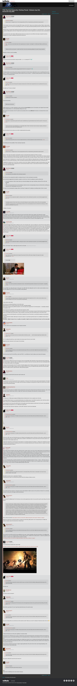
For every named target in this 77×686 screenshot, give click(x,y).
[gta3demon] (4, 395)
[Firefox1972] (4, 466)
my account (71, 1)
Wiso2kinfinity (9, 371)
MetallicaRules (8, 20)
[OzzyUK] (4, 358)
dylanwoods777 (8, 333)
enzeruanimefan (9, 322)
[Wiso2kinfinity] (4, 371)
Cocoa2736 (8, 211)
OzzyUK (7, 357)
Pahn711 (7, 277)
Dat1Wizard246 (9, 221)
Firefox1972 (8, 465)
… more (8, 84)
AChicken (7, 42)
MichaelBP (8, 447)
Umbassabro (8, 329)
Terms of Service (19, 682)
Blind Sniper (8, 16)
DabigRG (7, 38)
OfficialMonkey (8, 470)
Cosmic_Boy (8, 55)
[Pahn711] (4, 278)
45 (48, 14)
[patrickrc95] (4, 649)
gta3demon (8, 394)
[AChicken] (4, 147)
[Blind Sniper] (4, 17)
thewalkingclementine (10, 386)
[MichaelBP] (4, 448)
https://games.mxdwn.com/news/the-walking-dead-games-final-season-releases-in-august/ (28, 517)
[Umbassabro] (4, 329)
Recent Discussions (55, 13)
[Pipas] (4, 378)
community (12, 1)
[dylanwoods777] (4, 496)
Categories (71, 5)
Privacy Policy (24, 682)
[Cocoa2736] (4, 212)
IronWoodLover (8, 119)
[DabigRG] (4, 39)
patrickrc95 (8, 648)
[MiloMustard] (4, 590)
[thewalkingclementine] (4, 387)
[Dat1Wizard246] (4, 222)
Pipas (7, 378)
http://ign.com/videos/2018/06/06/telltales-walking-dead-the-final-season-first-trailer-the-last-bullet (20, 546)
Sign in (4, 677)
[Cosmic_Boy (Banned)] (4, 56)
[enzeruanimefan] (4, 323)
